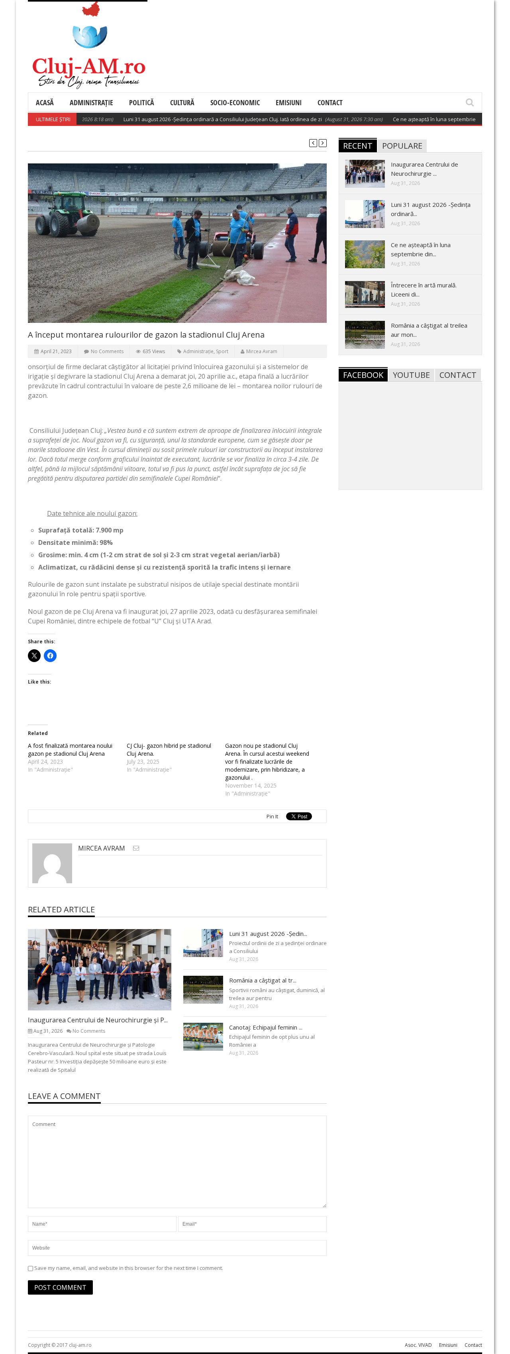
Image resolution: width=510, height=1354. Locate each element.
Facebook (363, 374)
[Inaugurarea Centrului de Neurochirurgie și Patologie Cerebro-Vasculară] (106, 969)
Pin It (272, 816)
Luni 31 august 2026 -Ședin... (268, 933)
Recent (358, 145)
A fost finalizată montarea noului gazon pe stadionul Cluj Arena (70, 749)
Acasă (45, 102)
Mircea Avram (261, 351)
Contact (330, 102)
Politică (141, 102)
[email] (136, 848)
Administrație (91, 102)
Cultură (182, 102)
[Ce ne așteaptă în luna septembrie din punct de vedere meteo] (371, 254)
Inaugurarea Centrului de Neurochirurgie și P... (98, 1020)
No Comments (107, 351)
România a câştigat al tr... (262, 980)
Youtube (411, 374)
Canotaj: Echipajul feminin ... (265, 1027)
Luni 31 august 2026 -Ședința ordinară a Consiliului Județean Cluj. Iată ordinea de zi (200, 119)
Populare (402, 145)
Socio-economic (235, 102)
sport (222, 351)
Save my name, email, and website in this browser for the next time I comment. (128, 1267)
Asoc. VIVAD (418, 1345)
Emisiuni (289, 102)
